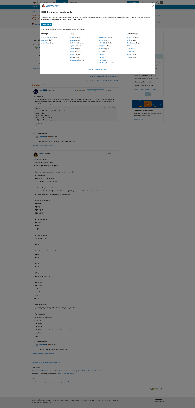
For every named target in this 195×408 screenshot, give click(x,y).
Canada (43, 40)
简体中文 (132, 48)
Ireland (72, 54)
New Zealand (131, 43)
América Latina (46, 37)
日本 (128, 54)
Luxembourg (74, 60)
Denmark (73, 40)
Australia (130, 37)
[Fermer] (153, 5)
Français (103, 60)
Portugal (101, 46)
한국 (128, 57)
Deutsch (103, 54)
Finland (72, 48)
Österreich (102, 43)
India (128, 40)
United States (45, 43)
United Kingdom (104, 63)
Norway (101, 40)
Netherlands (102, 37)
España (72, 46)
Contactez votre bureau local (97, 69)
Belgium (72, 37)
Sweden (101, 48)
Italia (71, 57)
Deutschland (74, 43)
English (102, 57)
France (72, 51)
